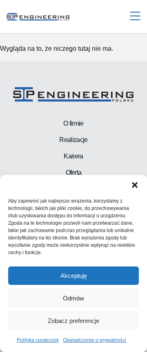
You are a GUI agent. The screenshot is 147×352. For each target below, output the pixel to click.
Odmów (73, 298)
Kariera (73, 156)
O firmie (73, 123)
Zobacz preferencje (73, 320)
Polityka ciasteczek (38, 340)
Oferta (74, 172)
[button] (135, 185)
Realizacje (73, 139)
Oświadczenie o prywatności (94, 340)
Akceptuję (73, 275)
